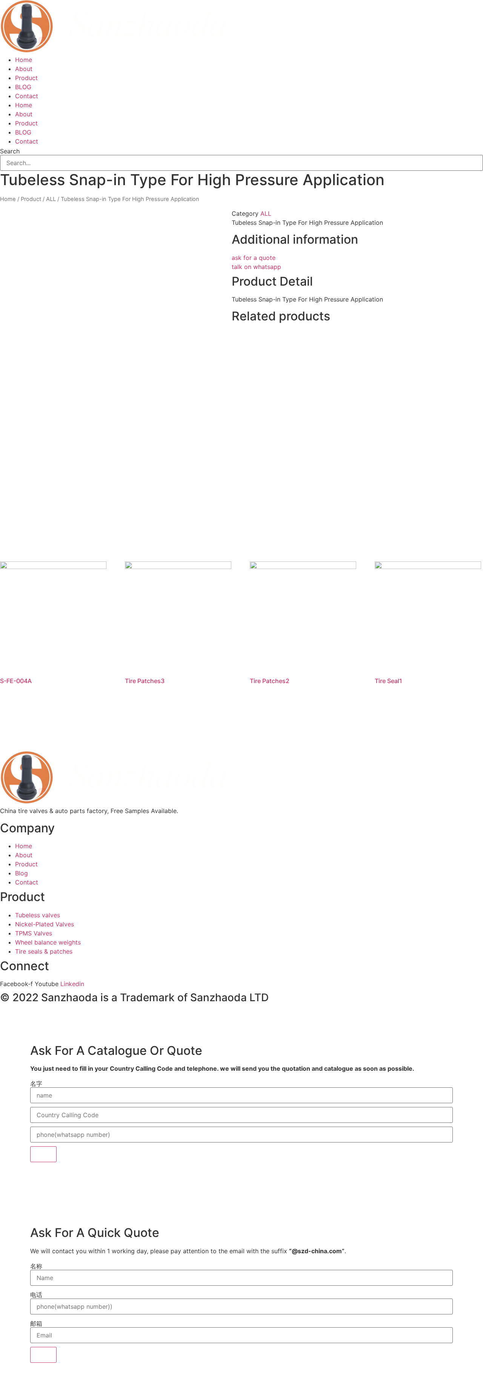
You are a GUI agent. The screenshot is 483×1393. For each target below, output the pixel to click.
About (23, 69)
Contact (26, 96)
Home (23, 59)
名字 (36, 1084)
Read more (28, 711)
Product (26, 78)
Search (10, 151)
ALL (51, 199)
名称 (36, 1266)
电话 (36, 1295)
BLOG (23, 87)
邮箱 (36, 1323)
